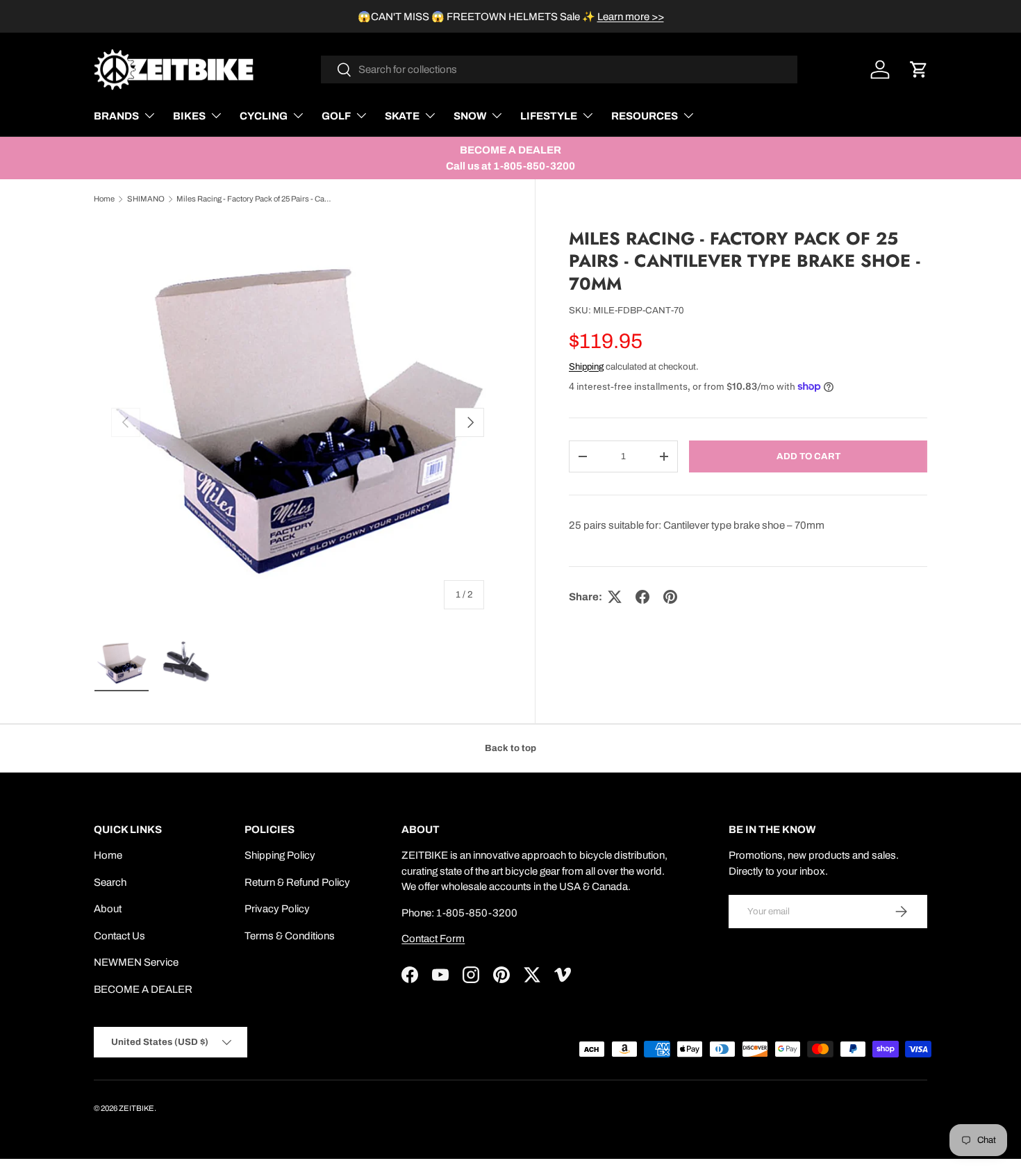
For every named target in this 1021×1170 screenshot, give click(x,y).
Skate (402, 116)
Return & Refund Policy (297, 882)
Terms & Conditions (289, 935)
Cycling (264, 116)
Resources (644, 116)
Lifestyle (548, 116)
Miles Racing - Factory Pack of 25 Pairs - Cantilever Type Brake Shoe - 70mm (254, 199)
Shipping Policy (279, 855)
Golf (336, 116)
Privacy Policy (277, 908)
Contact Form (433, 938)
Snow (470, 116)
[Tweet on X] (615, 597)
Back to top (510, 748)
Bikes (189, 116)
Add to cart (808, 456)
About (108, 908)
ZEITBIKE (136, 1108)
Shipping (586, 366)
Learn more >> (630, 16)
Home (104, 199)
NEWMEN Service (136, 962)
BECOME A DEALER (143, 989)
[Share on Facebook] (642, 597)
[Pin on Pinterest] (670, 597)
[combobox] (559, 69)
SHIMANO (146, 199)
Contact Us (119, 935)
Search (110, 882)
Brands (116, 116)
